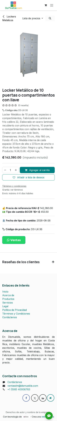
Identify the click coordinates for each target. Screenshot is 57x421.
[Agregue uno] (16, 170)
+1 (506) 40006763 (18, 389)
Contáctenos (9, 317)
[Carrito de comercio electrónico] (46, 5)
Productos (8, 298)
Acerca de (8, 295)
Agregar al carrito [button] (39, 170)
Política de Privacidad (14, 309)
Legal (5, 306)
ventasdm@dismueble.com (22, 385)
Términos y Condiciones (16, 313)
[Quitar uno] (5, 170)
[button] (32, 18)
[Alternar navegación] (52, 5)
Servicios (7, 302)
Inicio (5, 291)
